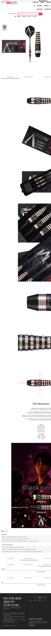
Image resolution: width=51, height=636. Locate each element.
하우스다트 (39, 9)
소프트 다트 (35, 2)
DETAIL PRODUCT (10, 76)
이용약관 (35, 597)
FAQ (44, 600)
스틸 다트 (42, 2)
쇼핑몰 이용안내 (45, 598)
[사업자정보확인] (16, 616)
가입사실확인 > (32, 625)
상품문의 (35, 600)
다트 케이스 (39, 5)
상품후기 (40, 600)
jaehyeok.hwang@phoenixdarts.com (10, 622)
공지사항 (30, 600)
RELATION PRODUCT (29, 76)
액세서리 (46, 5)
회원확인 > (35, 619)
